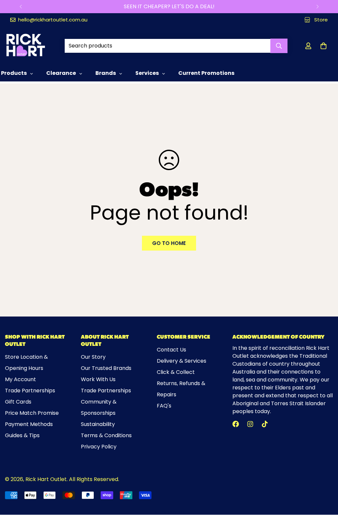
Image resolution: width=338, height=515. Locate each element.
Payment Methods (29, 424)
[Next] (317, 6)
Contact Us (171, 349)
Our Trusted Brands (106, 368)
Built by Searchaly (169, 512)
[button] (323, 45)
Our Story (93, 357)
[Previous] (20, 6)
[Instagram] (250, 424)
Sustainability (98, 424)
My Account (20, 379)
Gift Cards (18, 402)
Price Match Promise (32, 413)
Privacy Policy (99, 446)
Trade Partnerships (30, 390)
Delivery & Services (181, 361)
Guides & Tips (22, 435)
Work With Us (98, 379)
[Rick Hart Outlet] (25, 45)
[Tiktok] (264, 424)
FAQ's (164, 405)
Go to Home (169, 243)
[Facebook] (235, 424)
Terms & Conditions (106, 435)
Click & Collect (176, 372)
